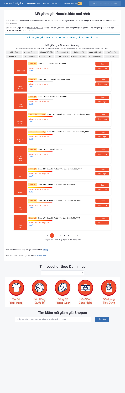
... (72, 235)
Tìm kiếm (102, 319)
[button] (46, 3)
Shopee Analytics (13, 3)
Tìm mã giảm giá (72, 3)
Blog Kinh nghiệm (34, 3)
